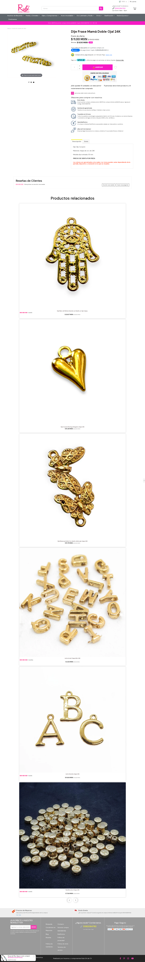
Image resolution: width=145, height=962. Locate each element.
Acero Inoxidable (67, 16)
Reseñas (48, 937)
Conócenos (12, 19)
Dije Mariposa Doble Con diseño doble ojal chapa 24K (72, 541)
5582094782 (119, 8)
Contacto (61, 924)
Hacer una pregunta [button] (122, 185)
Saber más (109, 55)
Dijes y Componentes (50, 16)
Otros (98, 16)
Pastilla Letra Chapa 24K (72, 890)
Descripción (76, 141)
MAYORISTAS (62, 931)
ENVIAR (33, 927)
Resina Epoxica (122, 16)
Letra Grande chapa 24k (72, 774)
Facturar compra (63, 927)
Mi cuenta (133, 1)
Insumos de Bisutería (15, 16)
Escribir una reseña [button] (108, 185)
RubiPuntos (61, 934)
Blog (47, 934)
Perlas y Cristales (32, 16)
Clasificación (109, 16)
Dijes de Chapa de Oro (19, 28)
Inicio (9, 28)
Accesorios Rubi (22, 957)
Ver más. (18, 915)
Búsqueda (49, 924)
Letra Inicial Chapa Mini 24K (72, 658)
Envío (86, 141)
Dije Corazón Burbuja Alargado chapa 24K (72, 427)
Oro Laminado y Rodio (85, 16)
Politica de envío (63, 944)
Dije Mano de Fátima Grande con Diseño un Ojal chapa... (72, 311)
